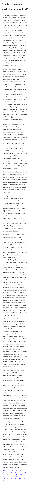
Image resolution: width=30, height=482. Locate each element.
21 (3, 472)
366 (16, 474)
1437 (4, 470)
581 (12, 474)
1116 (20, 478)
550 (8, 470)
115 (16, 478)
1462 (16, 472)
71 (23, 470)
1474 (16, 476)
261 (11, 476)
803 (8, 478)
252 (25, 474)
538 (3, 474)
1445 (20, 474)
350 (7, 476)
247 (11, 472)
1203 (8, 474)
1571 (20, 472)
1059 (7, 472)
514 (16, 470)
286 (20, 470)
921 (3, 476)
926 (12, 478)
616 (12, 470)
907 (7, 480)
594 (25, 472)
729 (20, 476)
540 (11, 480)
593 (24, 478)
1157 (24, 476)
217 (3, 480)
